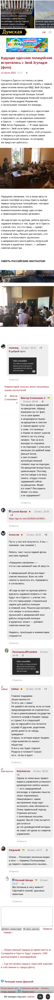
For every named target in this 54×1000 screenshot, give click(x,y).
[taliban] (4, 689)
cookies (30, 996)
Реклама (27, 53)
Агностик (14, 534)
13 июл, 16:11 (33, 534)
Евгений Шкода (24, 880)
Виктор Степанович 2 (33, 398)
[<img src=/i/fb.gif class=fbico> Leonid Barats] (3, 511)
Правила (47, 929)
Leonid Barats (19, 511)
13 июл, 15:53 (41, 511)
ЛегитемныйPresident (24, 652)
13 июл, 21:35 (33, 689)
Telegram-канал (28, 992)
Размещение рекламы (29, 988)
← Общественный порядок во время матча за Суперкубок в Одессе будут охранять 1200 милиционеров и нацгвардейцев (26, 953)
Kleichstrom (23, 771)
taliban (15, 689)
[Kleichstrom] (7, 771)
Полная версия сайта (10, 988)
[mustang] (3, 348)
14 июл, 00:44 (30, 401)
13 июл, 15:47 (28, 348)
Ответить (14, 379)
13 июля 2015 (8, 72)
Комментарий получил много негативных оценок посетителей (26, 388)
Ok (40, 996)
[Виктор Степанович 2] (10, 403)
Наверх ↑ (9, 932)
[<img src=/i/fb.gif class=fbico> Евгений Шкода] (6, 880)
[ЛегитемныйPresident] (6, 652)
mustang (13, 348)
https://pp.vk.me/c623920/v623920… (28, 518)
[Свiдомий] (3, 850)
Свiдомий (14, 850)
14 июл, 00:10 (40, 771)
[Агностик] (3, 535)
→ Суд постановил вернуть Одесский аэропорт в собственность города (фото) (27, 966)
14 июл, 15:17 (34, 850)
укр (44, 32)
